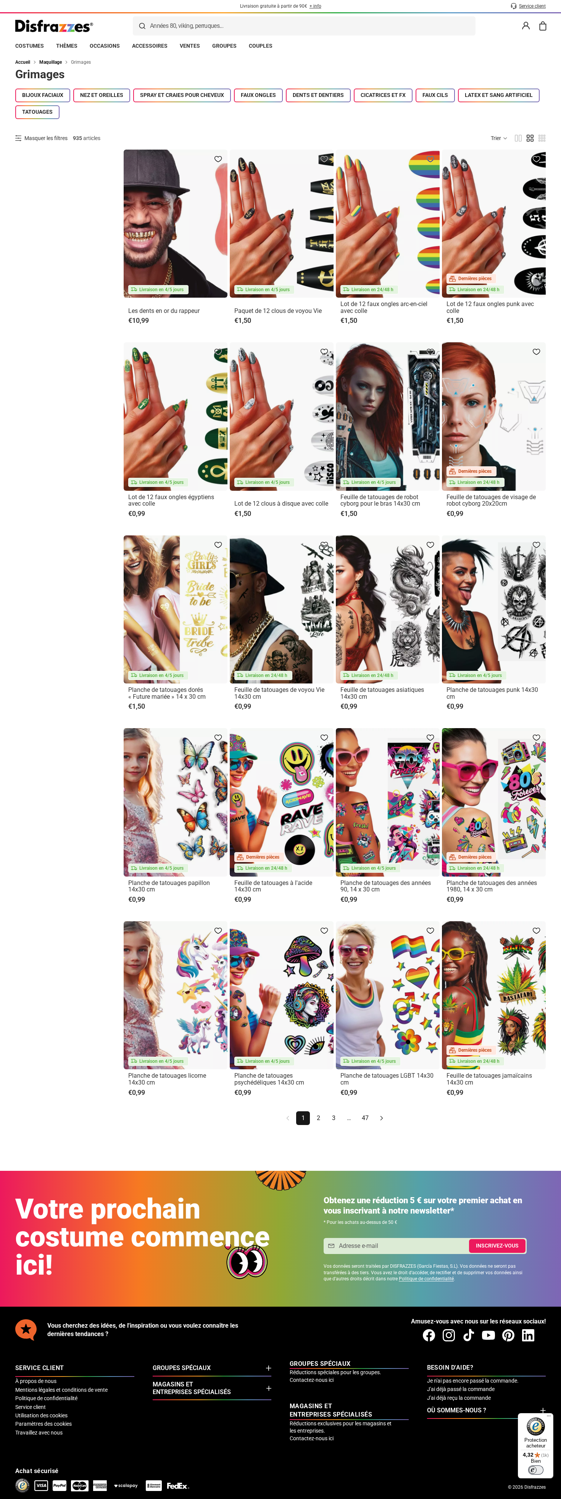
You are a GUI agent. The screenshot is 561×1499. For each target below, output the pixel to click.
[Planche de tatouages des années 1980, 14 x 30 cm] (494, 802)
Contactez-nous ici (312, 1380)
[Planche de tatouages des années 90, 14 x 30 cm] (388, 802)
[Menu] (548, 1417)
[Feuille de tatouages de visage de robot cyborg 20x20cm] (494, 416)
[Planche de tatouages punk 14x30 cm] (494, 609)
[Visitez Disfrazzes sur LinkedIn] (528, 1335)
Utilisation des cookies (41, 1415)
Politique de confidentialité (426, 1278)
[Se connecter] (526, 26)
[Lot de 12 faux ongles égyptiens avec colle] (175, 416)
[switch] (535, 1470)
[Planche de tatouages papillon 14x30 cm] (175, 802)
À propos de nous (35, 1381)
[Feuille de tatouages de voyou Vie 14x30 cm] (282, 609)
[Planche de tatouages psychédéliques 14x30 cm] (282, 995)
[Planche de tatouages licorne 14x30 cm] (175, 995)
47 (365, 1118)
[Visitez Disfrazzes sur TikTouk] (468, 1335)
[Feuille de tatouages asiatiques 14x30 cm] (388, 609)
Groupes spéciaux (182, 1368)
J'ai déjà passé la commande (461, 1389)
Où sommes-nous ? (456, 1410)
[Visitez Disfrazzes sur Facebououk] (429, 1335)
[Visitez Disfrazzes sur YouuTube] (488, 1335)
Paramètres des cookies (43, 1424)
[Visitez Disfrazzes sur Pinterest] (508, 1335)
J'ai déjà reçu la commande (459, 1398)
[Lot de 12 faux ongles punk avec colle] (494, 224)
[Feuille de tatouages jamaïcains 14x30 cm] (494, 995)
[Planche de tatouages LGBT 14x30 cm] (388, 995)
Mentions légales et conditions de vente (61, 1390)
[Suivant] (382, 1118)
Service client (30, 1407)
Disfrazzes (535, 1487)
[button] (499, 138)
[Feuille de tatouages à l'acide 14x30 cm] (282, 802)
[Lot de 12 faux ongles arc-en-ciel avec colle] (388, 224)
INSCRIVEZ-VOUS (497, 1246)
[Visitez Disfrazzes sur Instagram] (448, 1335)
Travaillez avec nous (39, 1433)
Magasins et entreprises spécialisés (192, 1388)
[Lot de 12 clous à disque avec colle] (282, 416)
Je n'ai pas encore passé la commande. (473, 1381)
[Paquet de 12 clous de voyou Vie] (282, 224)
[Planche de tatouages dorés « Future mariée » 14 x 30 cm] (175, 609)
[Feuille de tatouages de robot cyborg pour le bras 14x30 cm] (388, 416)
